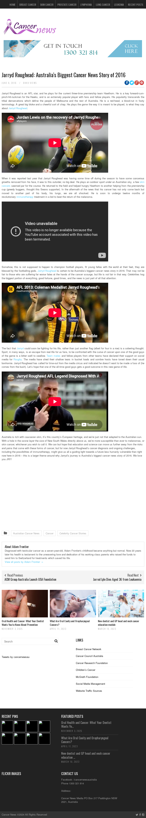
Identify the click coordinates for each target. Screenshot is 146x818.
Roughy (17, 359)
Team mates (53, 355)
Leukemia (119, 4)
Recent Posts (135, 4)
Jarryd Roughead (18, 108)
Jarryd (20, 348)
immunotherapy (25, 197)
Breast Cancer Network (88, 649)
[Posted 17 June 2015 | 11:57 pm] (7, 738)
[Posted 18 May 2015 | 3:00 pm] (32, 738)
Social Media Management (90, 683)
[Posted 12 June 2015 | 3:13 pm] (19, 738)
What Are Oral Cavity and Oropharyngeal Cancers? (70, 622)
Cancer (49, 533)
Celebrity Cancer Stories (73, 533)
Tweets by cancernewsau (15, 657)
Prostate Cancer (66, 4)
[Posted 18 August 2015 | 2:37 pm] (19, 726)
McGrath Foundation (87, 677)
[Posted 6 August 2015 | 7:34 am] (32, 726)
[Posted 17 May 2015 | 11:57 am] (44, 738)
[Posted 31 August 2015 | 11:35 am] (7, 726)
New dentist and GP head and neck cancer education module (118, 622)
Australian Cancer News (26, 533)
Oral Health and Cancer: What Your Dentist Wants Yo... (86, 724)
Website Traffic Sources (89, 691)
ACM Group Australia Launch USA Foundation (30, 579)
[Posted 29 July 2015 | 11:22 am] (44, 726)
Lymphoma (86, 4)
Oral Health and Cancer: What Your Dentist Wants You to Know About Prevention (23, 622)
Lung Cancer (103, 4)
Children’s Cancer (85, 670)
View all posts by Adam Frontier (24, 562)
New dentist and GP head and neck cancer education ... (85, 755)
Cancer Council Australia (89, 656)
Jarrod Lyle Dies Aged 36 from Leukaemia (117, 579)
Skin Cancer (46, 4)
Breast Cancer (27, 4)
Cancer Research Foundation (92, 663)
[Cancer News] (30, 33)
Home (12, 4)
